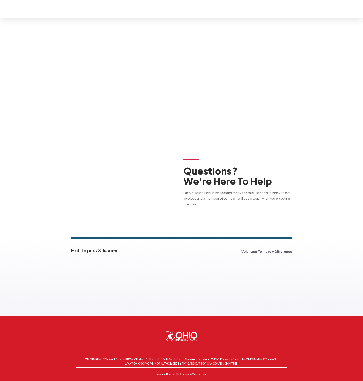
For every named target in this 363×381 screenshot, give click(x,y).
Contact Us (266, 8)
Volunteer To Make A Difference (266, 251)
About (190, 8)
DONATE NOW (332, 8)
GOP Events (241, 8)
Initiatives (213, 8)
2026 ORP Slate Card (299, 8)
